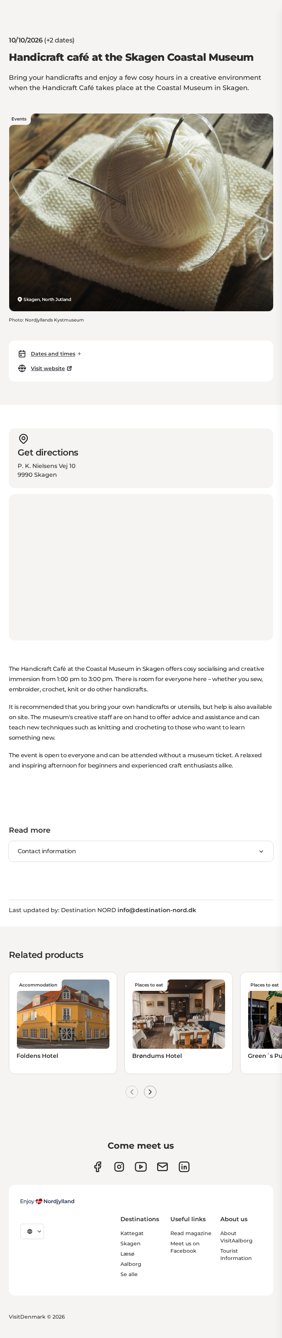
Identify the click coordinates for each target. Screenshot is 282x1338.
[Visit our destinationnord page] (184, 1166)
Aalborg (130, 1264)
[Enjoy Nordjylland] (47, 1201)
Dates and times (53, 353)
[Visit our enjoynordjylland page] (97, 1166)
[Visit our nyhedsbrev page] (162, 1166)
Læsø (127, 1253)
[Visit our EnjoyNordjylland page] (140, 1166)
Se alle (129, 1274)
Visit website (48, 368)
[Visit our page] (119, 1166)
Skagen (130, 1243)
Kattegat (132, 1233)
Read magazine (191, 1233)
